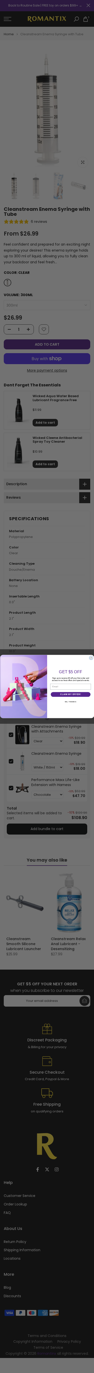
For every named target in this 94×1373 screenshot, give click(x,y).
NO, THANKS (70, 702)
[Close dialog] (91, 657)
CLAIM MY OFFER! (70, 694)
